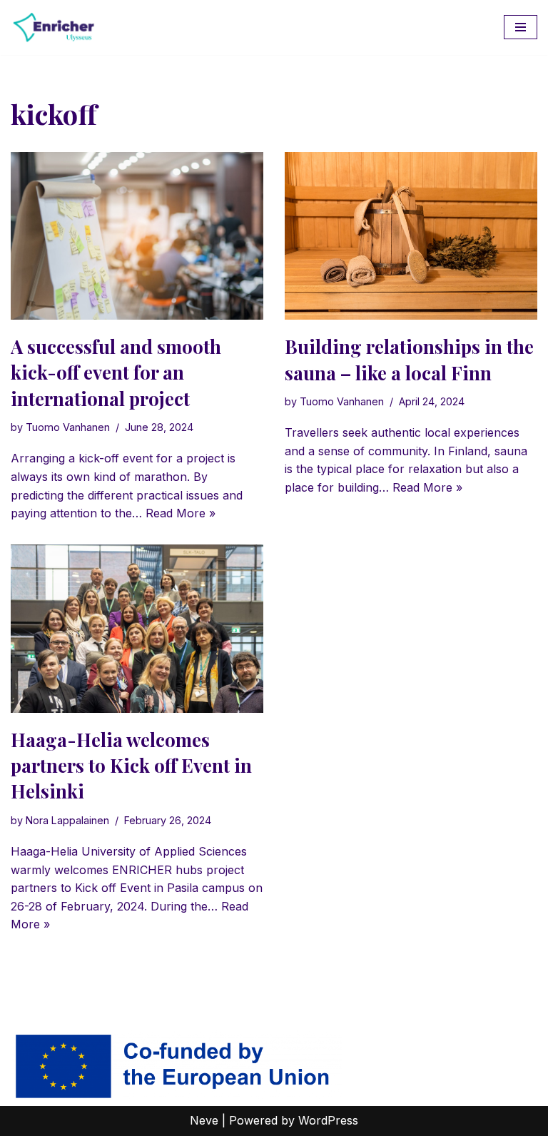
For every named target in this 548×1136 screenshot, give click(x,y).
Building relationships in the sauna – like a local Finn (409, 359)
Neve (204, 1120)
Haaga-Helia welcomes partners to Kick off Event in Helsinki (131, 765)
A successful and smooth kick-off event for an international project (116, 372)
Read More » (180, 513)
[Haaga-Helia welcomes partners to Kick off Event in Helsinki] (137, 628)
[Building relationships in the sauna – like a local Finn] (411, 236)
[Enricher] (53, 27)
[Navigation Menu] (520, 27)
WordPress (328, 1120)
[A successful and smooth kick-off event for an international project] (137, 236)
